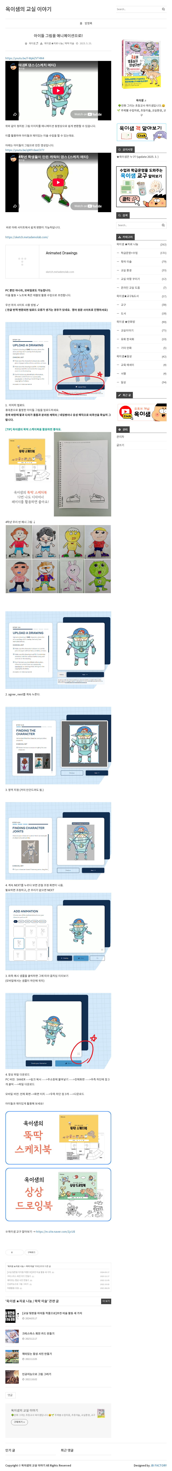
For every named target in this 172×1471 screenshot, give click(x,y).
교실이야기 (143, 330)
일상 (143, 382)
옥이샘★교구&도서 (141, 296)
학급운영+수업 (143, 253)
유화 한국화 (143, 339)
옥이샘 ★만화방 (141, 322)
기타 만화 (143, 348)
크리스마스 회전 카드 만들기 (19, 1276)
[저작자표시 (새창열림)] (39, 1252)
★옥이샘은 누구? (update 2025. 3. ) (138, 156)
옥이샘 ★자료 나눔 (16, 1266)
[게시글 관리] (20, 1252)
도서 (143, 313)
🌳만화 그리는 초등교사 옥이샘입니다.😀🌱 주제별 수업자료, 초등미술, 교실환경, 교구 (53, 1415)
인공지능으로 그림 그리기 (18, 1284)
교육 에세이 (143, 365)
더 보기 (106, 1301)
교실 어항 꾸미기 (143, 279)
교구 (143, 304)
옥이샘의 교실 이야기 (24, 1410)
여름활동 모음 (13, 1288)
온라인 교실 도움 (143, 287)
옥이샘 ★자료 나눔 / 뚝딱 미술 (59, 43)
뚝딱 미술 (30, 1266)
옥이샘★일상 (141, 356)
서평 (143, 373)
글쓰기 (120, 445)
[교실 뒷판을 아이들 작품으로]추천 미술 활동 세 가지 (29, 1272)
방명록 (88, 23)
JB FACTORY (158, 1465)
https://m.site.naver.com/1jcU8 (55, 1231)
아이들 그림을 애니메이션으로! (58, 36)
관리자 (120, 436)
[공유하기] (16, 1252)
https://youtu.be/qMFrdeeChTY (24, 150)
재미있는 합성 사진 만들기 (18, 1280)
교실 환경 (143, 270)
